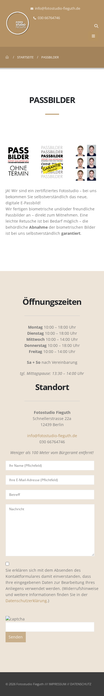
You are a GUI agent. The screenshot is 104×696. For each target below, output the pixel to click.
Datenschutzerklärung (26, 600)
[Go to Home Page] (7, 57)
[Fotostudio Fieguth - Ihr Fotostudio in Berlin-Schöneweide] (18, 23)
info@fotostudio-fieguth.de (57, 8)
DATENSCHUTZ (80, 684)
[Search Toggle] (96, 26)
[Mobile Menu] (93, 36)
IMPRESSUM (57, 684)
